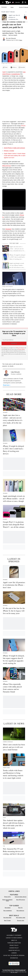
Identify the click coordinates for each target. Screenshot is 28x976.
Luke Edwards (12, 38)
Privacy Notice (21, 349)
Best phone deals (7, 917)
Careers (14, 953)
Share (6, 67)
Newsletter (22, 67)
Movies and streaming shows (7, 900)
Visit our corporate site (20, 970)
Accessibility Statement (14, 935)
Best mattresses (20, 910)
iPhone (23, 125)
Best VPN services (20, 899)
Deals (12, 7)
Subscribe (17, 2)
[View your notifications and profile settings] (10, 2)
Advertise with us (14, 950)
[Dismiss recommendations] (26, 12)
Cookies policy (14, 948)
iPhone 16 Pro (7, 896)
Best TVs (20, 907)
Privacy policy (14, 945)
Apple (4, 72)
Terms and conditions (14, 942)
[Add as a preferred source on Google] (14, 963)
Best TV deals (7, 920)
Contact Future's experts (14, 937)
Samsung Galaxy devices (20, 896)
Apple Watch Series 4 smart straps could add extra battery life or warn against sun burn (14, 155)
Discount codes (20, 920)
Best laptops (7, 907)
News (20, 40)
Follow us (15, 67)
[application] (14, 197)
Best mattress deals (20, 917)
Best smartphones (8, 910)
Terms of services (20, 347)
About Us (14, 940)
